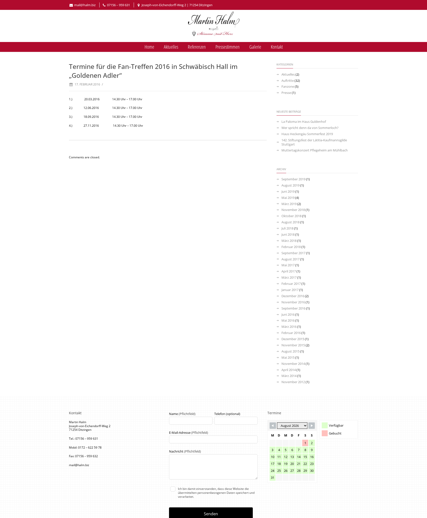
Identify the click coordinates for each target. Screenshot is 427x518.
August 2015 (290, 351)
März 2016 (289, 327)
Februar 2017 (291, 284)
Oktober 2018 (291, 216)
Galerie (255, 46)
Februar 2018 (291, 247)
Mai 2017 (288, 265)
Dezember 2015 (292, 339)
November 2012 (293, 382)
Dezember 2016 (292, 296)
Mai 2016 (288, 320)
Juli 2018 (287, 228)
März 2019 (289, 204)
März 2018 (289, 241)
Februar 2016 (291, 333)
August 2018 (290, 222)
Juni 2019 (288, 191)
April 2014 (288, 370)
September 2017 (293, 253)
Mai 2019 (288, 198)
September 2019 (293, 179)
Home (149, 46)
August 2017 (290, 259)
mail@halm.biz (85, 5)
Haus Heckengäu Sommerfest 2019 (307, 134)
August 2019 (290, 185)
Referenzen (197, 46)
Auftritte (287, 81)
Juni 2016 (288, 314)
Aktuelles (171, 46)
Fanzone (287, 86)
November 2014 (293, 364)
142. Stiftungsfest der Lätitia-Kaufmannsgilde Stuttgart (314, 142)
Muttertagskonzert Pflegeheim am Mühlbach (314, 150)
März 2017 (289, 277)
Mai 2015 (288, 357)
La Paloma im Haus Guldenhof (303, 122)
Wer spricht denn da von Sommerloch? (310, 128)
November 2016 (293, 302)
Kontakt (277, 46)
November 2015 (293, 345)
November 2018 (293, 210)
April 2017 (288, 271)
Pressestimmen (227, 46)
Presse (286, 93)
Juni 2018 (288, 234)
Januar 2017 (290, 290)
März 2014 (289, 376)
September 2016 (293, 308)
